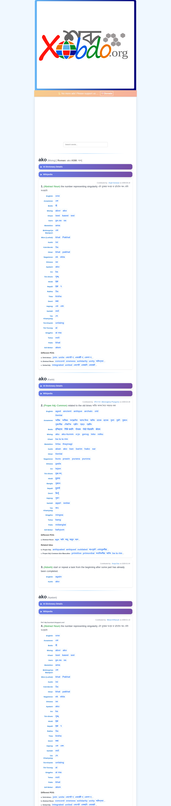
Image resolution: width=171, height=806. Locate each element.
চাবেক (99, 420)
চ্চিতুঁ (57, 493)
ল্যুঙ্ (57, 276)
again (58, 576)
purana (76, 458)
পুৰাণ (57, 498)
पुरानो (57, 488)
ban (71, 448)
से (56, 205)
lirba (57, 444)
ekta (62, 257)
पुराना (57, 478)
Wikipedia (46, 174)
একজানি (84, 365)
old (96, 411)
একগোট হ (70, 357)
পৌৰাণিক (67, 424)
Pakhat (66, 237)
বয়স (76, 539)
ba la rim (117, 553)
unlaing (59, 322)
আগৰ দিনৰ (84, 420)
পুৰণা (112, 420)
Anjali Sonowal (114, 183)
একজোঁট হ (79, 357)
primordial (89, 553)
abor (58, 210)
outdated (82, 549)
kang (58, 519)
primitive (76, 553)
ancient (67, 411)
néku (100, 434)
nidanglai (60, 524)
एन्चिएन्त (58, 429)
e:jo (78, 434)
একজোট (92, 365)
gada (58, 463)
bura (58, 458)
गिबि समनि (69, 429)
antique (78, 411)
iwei (57, 215)
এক (56, 200)
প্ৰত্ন (82, 424)
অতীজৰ (65, 420)
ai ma (58, 332)
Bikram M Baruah (113, 620)
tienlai (58, 415)
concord (60, 361)
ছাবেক (106, 420)
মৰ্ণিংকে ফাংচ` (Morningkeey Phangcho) (106, 402)
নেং (56, 316)
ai (56, 327)
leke (93, 434)
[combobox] (85, 144)
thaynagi (67, 444)
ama (57, 225)
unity (92, 361)
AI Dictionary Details (52, 167)
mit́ (57, 311)
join (55, 357)
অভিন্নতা (99, 361)
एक (56, 281)
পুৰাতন (124, 420)
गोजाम (78, 429)
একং (62, 306)
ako (65, 210)
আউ (62, 539)
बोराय (98, 429)
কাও (57, 508)
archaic (88, 411)
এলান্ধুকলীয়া (102, 549)
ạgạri (58, 503)
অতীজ (57, 420)
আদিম (92, 420)
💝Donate (108, 93)
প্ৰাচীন (89, 424)
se (56, 262)
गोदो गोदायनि (88, 429)
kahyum (59, 529)
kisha (58, 296)
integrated (58, 365)
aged (58, 411)
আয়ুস (71, 539)
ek (56, 257)
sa (65, 220)
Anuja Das (115, 563)
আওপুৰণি (92, 549)
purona (86, 458)
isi (56, 242)
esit (57, 337)
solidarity (82, 361)
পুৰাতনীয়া (58, 424)
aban (58, 448)
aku (57, 434)
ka (56, 271)
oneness (71, 361)
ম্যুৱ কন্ (58, 473)
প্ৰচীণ (75, 424)
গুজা (56, 301)
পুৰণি (118, 420)
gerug (85, 434)
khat (57, 237)
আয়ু (66, 539)
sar (94, 448)
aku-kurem (68, 434)
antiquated (59, 549)
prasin (66, 458)
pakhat (66, 252)
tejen (58, 468)
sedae (66, 503)
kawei (65, 215)
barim (79, 448)
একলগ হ (88, 357)
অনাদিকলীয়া (100, 553)
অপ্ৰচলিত (74, 420)
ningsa (59, 514)
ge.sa (58, 220)
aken (58, 347)
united (68, 365)
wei (73, 215)
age (57, 539)
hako (87, 448)
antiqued (71, 549)
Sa (56, 247)
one (57, 195)
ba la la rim (61, 439)
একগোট (77, 365)
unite (61, 357)
